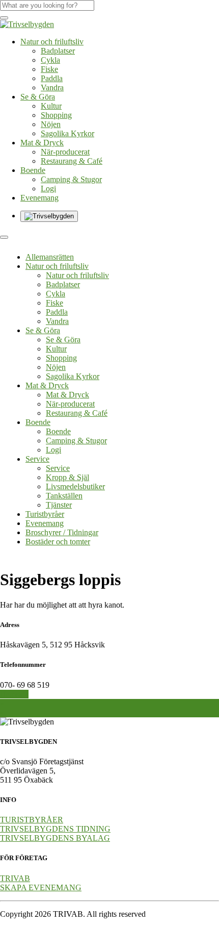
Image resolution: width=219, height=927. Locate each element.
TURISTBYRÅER (31, 819)
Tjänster (59, 504)
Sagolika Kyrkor (67, 133)
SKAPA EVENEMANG (40, 887)
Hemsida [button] (14, 694)
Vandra (52, 87)
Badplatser (58, 50)
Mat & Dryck (42, 142)
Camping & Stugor (71, 179)
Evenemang (39, 197)
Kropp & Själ (67, 477)
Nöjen (51, 124)
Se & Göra (37, 96)
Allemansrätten (49, 257)
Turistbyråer (44, 514)
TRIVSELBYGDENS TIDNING (55, 828)
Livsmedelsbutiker (75, 486)
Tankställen (64, 495)
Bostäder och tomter (57, 541)
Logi (48, 188)
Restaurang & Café (71, 161)
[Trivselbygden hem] (27, 24)
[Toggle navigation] (4, 237)
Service (37, 459)
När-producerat (65, 151)
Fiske (49, 69)
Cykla (50, 60)
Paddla (52, 78)
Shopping (56, 115)
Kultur (51, 106)
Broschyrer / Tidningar (61, 532)
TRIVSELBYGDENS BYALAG (55, 838)
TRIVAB (15, 878)
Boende (32, 170)
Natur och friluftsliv (52, 41)
